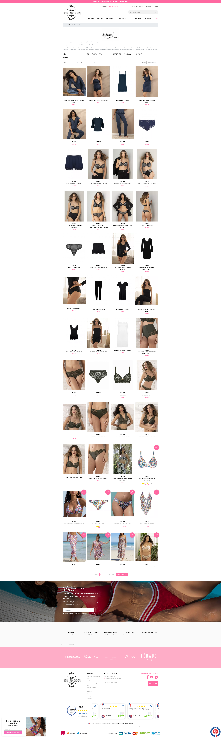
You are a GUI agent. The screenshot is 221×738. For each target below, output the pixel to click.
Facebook (148, 677)
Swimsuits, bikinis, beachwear (121, 54)
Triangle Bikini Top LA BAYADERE (74, 523)
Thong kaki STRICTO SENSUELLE (98, 394)
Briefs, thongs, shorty (94, 54)
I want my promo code (13, 732)
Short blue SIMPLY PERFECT (74, 183)
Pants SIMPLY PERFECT (122, 143)
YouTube (151, 677)
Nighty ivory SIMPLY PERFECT (122, 351)
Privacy (74, 644)
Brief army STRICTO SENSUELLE (98, 478)
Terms (78, 644)
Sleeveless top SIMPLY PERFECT (98, 100)
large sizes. (68, 51)
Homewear (66, 57)
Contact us (89, 693)
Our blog (153, 683)
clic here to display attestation (125, 723)
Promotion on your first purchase (13, 723)
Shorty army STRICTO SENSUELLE (74, 394)
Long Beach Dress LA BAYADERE (122, 566)
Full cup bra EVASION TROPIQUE (146, 566)
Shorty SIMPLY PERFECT (147, 143)
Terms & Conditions (91, 687)
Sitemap (89, 696)
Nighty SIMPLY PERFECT (122, 100)
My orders (89, 698)
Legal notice (90, 681)
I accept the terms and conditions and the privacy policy (80, 613)
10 (109, 574)
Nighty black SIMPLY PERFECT (98, 352)
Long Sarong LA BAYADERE (74, 566)
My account (90, 691)
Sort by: (144, 62)
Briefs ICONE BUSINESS (74, 267)
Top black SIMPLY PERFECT (74, 352)
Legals (158, 726)
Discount (139, 54)
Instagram (156, 677)
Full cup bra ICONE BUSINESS (98, 183)
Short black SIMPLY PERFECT (98, 267)
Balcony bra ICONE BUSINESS (122, 183)
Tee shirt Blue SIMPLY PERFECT (98, 143)
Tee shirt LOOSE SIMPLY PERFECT (74, 143)
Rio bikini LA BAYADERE (98, 523)
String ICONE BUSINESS (146, 225)
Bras (64, 54)
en (131, 7)
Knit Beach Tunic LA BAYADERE (98, 566)
